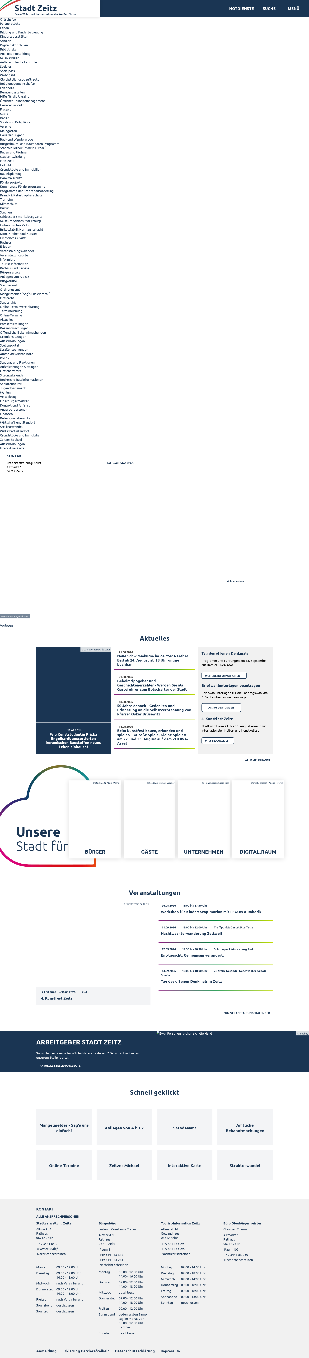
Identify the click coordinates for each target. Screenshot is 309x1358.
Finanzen (6, 414)
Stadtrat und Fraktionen (17, 362)
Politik (4, 358)
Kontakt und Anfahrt (15, 405)
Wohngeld (7, 75)
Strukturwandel (11, 427)
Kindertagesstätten (14, 36)
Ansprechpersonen (13, 409)
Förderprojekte (11, 182)
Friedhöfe (7, 88)
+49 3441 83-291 (173, 1244)
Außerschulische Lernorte (18, 62)
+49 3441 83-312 (111, 1254)
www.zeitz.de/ (47, 1249)
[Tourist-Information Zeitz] (186, 1238)
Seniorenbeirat (11, 384)
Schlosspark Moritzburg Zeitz (21, 216)
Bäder (4, 118)
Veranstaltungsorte (14, 255)
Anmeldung (46, 1351)
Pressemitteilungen (14, 324)
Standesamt (8, 285)
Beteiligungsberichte (15, 418)
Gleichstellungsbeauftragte (19, 79)
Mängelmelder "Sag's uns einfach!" (25, 294)
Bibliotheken (9, 49)
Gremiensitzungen (13, 336)
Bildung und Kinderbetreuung (21, 32)
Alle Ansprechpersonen (57, 1216)
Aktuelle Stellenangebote (60, 1065)
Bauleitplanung (11, 173)
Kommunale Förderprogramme (22, 186)
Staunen (6, 212)
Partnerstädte (10, 23)
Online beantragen (221, 707)
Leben (4, 28)
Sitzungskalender (12, 375)
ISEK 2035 (7, 161)
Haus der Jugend (12, 135)
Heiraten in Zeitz (12, 105)
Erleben (5, 246)
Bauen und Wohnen (14, 152)
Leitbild (5, 165)
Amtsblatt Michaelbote (16, 354)
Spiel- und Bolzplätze (15, 122)
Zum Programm (216, 741)
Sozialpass (7, 71)
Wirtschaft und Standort (17, 422)
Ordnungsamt (10, 289)
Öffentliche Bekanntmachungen (23, 332)
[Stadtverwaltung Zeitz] (154, 468)
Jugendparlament (13, 388)
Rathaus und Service (14, 268)
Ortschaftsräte (10, 371)
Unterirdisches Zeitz (14, 225)
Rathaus (6, 242)
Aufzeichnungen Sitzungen (19, 367)
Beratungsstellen (12, 92)
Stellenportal (9, 345)
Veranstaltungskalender (17, 251)
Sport (4, 113)
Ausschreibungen (12, 341)
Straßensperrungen (14, 349)
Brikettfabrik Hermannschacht (21, 229)
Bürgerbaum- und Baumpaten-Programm (29, 144)
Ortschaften (9, 19)
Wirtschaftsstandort (14, 431)
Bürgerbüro (8, 281)
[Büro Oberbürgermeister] (248, 1241)
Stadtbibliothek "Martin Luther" (23, 148)
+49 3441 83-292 (173, 1249)
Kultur (4, 208)
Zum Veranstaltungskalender (247, 1013)
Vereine (5, 126)
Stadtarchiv (8, 302)
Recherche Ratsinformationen (21, 379)
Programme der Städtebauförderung (27, 191)
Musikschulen (9, 58)
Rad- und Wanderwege (16, 139)
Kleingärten (8, 131)
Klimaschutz (8, 204)
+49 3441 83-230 (235, 1254)
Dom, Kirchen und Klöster (18, 234)
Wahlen (5, 392)
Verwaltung (8, 396)
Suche (269, 8)
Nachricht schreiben (51, 1254)
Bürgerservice (10, 272)
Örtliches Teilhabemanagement (22, 101)
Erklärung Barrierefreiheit (85, 1351)
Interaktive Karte (12, 448)
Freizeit (5, 109)
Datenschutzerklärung (135, 1351)
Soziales (6, 66)
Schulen (5, 41)
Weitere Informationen (222, 675)
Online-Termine (11, 315)
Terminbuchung (11, 311)
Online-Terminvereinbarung (20, 307)
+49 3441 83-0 (46, 1244)
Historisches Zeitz (13, 238)
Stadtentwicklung (12, 156)
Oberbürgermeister (14, 401)
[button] (292, 8)
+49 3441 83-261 (111, 1260)
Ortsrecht (7, 298)
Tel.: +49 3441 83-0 (120, 463)
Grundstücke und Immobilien (20, 169)
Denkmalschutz (11, 178)
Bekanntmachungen (14, 328)
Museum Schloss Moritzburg (20, 221)
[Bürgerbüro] (123, 1244)
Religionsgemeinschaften (18, 83)
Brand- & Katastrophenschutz (21, 195)
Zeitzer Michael (11, 439)
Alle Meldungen (257, 760)
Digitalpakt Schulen (14, 45)
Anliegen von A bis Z (14, 276)
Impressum (170, 1351)
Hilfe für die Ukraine (14, 96)
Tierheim (6, 199)
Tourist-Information (14, 264)
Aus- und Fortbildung (15, 53)
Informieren (8, 259)
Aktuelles (6, 319)
